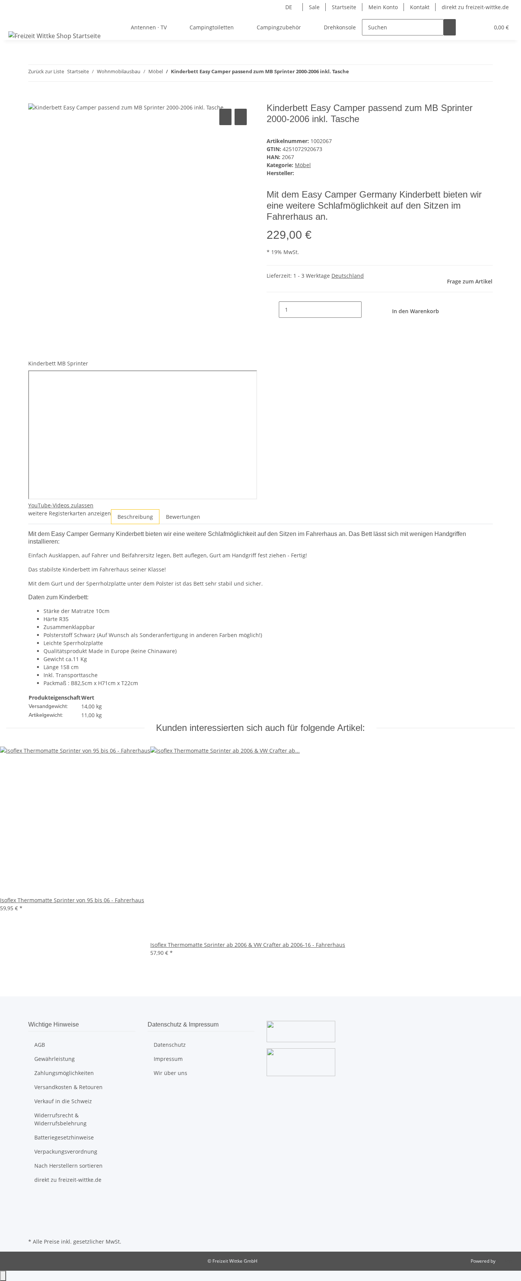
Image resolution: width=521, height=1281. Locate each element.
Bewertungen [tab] (183, 516)
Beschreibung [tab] (135, 516)
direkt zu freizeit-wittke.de (475, 7)
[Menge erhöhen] (368, 309)
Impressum (168, 1058)
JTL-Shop (506, 1261)
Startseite (344, 7)
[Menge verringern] (273, 309)
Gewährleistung (54, 1058)
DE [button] (289, 7)
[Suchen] (450, 27)
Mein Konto (383, 7)
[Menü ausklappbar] (15, 20)
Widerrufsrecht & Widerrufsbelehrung (60, 1119)
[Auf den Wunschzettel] (241, 117)
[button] (468, 27)
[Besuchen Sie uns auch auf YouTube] (34, 1209)
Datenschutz (170, 1044)
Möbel (303, 165)
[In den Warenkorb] (34, 98)
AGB (39, 1044)
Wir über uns (170, 1073)
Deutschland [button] (347, 275)
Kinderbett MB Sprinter (58, 363)
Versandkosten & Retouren (68, 1087)
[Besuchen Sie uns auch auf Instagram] (34, 1218)
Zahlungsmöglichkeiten (64, 1073)
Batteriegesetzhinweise (64, 1137)
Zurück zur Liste (46, 71)
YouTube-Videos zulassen (60, 505)
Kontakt (419, 7)
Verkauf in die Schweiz (63, 1101)
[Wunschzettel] (480, 27)
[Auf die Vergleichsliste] (225, 117)
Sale (314, 7)
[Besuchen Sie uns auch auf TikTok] (34, 1227)
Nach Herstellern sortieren (68, 1165)
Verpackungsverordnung (65, 1151)
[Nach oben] (3, 1276)
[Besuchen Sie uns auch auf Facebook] (34, 1200)
